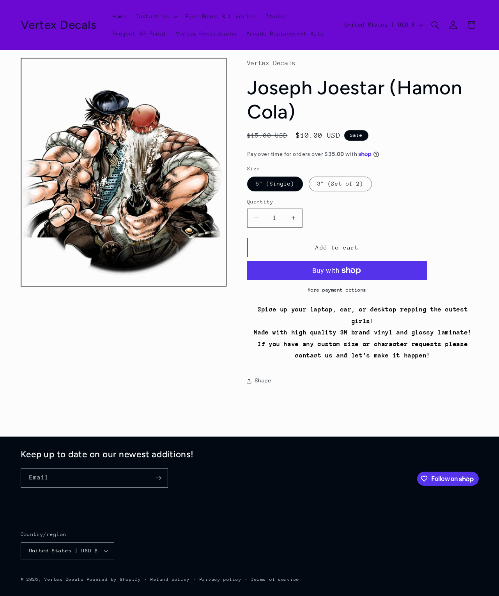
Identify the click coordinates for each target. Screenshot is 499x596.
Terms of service (275, 579)
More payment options (337, 290)
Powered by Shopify (114, 579)
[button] (155, 16)
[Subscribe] (158, 477)
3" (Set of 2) (340, 183)
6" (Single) (275, 183)
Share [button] (263, 380)
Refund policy (170, 579)
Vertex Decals (64, 579)
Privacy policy (221, 579)
